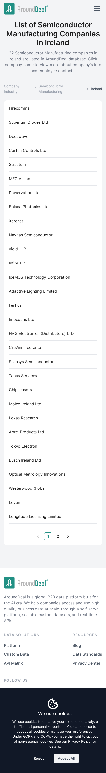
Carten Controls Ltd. (28, 150)
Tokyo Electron (23, 446)
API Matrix (13, 663)
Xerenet (16, 220)
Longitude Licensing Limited (35, 516)
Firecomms (19, 108)
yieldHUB (17, 248)
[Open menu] (97, 9)
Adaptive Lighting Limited (33, 291)
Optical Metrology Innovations (37, 474)
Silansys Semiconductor (31, 361)
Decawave (18, 136)
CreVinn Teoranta (25, 347)
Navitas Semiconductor (31, 234)
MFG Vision (19, 178)
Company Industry (11, 89)
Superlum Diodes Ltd (28, 122)
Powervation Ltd (24, 192)
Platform (12, 645)
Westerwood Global (27, 488)
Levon (14, 502)
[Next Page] (68, 536)
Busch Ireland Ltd (25, 460)
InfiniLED (17, 263)
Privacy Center (86, 663)
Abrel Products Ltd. (27, 431)
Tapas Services (23, 375)
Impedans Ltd (21, 319)
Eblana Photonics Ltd (29, 206)
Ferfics (15, 305)
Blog (77, 645)
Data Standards (87, 654)
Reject (39, 758)
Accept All (66, 758)
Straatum (17, 164)
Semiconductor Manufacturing (51, 89)
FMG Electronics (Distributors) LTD (41, 333)
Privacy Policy (79, 741)
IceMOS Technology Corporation (39, 277)
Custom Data (16, 654)
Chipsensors (20, 389)
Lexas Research (23, 417)
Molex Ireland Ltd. (25, 403)
